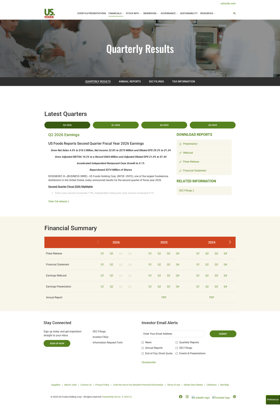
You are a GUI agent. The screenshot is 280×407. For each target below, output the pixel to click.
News (148, 342)
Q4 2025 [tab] (164, 125)
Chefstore (211, 385)
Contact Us (86, 385)
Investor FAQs (105, 337)
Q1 (102, 253)
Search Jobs (70, 385)
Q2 (111, 253)
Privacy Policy (102, 385)
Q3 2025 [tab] (212, 125)
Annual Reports (154, 347)
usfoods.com (228, 4)
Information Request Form (112, 343)
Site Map (224, 385)
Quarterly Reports (189, 342)
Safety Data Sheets (193, 385)
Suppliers (55, 385)
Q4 (177, 253)
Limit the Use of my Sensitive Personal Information (138, 385)
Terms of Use (173, 385)
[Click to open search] (234, 13)
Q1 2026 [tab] (115, 125)
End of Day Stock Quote (158, 353)
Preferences (273, 400)
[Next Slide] (229, 242)
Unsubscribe (149, 362)
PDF (164, 297)
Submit (223, 334)
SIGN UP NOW (57, 343)
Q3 (168, 253)
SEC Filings (103, 332)
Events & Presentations (192, 353)
